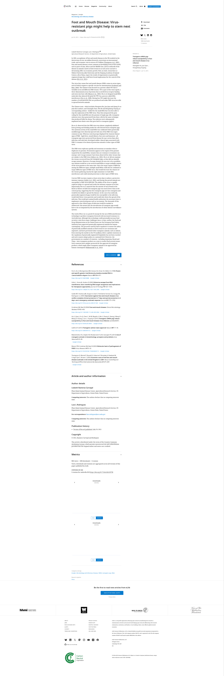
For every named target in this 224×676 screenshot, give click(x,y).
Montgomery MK (85, 271)
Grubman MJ (76, 307)
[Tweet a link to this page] (145, 35)
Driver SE (102, 271)
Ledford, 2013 (100, 233)
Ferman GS (109, 294)
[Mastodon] (79, 641)
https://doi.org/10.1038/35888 (80, 278)
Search (133, 6)
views (144, 39)
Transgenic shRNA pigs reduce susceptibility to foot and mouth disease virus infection (95, 320)
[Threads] (93, 641)
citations (144, 43)
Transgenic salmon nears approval (94, 328)
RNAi (113, 573)
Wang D (74, 319)
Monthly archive (93, 625)
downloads (145, 41)
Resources (91, 629)
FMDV (100, 573)
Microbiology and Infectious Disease (82, 17)
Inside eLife (92, 622)
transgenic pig (106, 573)
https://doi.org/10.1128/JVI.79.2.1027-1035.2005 (86, 290)
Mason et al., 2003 (94, 94)
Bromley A (104, 355)
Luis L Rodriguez (94, 52)
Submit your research (154, 6)
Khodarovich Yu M (97, 335)
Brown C (84, 358)
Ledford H (75, 328)
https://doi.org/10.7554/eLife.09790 (90, 37)
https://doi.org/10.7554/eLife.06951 (82, 324)
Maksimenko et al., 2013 (94, 248)
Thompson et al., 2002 (111, 62)
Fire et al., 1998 (86, 98)
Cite (145, 25)
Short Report (136, 71)
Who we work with (70, 625)
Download (147, 22)
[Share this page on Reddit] (151, 35)
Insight (81, 15)
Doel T (95, 294)
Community (102, 6)
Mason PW (75, 346)
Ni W (90, 317)
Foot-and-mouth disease (98, 307)
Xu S (77, 271)
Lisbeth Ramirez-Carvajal (80, 52)
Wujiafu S (96, 317)
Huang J (80, 319)
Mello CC (108, 271)
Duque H (90, 294)
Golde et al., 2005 (90, 180)
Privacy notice (112, 597)
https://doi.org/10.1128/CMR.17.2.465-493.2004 (85, 312)
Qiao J (77, 317)
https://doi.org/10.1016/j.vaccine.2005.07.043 (85, 303)
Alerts (141, 6)
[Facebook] (97, 641)
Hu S (73, 317)
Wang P (117, 317)
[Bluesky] (66, 641)
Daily (93, 518)
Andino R (86, 282)
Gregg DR (116, 294)
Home (81, 6)
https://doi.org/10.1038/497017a (81, 331)
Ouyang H (91, 319)
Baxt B (83, 307)
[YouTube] (88, 641)
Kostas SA (94, 271)
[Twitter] (75, 641)
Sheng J (112, 317)
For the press (92, 627)
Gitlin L (74, 282)
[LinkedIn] (70, 641)
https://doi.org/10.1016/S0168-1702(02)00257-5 (85, 351)
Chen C (86, 317)
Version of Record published (82, 429)
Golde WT (75, 294)
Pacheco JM (82, 294)
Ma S (101, 317)
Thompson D (76, 355)
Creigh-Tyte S (76, 358)
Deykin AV (86, 335)
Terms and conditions (71, 631)
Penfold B (101, 294)
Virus (73, 579)
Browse (87, 6)
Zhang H (106, 317)
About (110, 6)
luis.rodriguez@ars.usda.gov (95, 414)
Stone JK (79, 282)
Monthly (99, 518)
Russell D (90, 355)
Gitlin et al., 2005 (96, 157)
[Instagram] (84, 641)
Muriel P (83, 355)
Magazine (94, 6)
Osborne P (96, 355)
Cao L (85, 319)
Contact (67, 629)
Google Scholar (94, 278)
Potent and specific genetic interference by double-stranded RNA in (96, 273)
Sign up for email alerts (112, 593)
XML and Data (92, 631)
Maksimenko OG (77, 335)
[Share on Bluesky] (142, 35)
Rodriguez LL (76, 296)
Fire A (73, 271)
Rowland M (112, 355)
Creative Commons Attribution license (144, 655)
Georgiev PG (107, 335)
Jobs (66, 622)
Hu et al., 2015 (82, 79)
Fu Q (81, 317)
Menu (76, 6)
